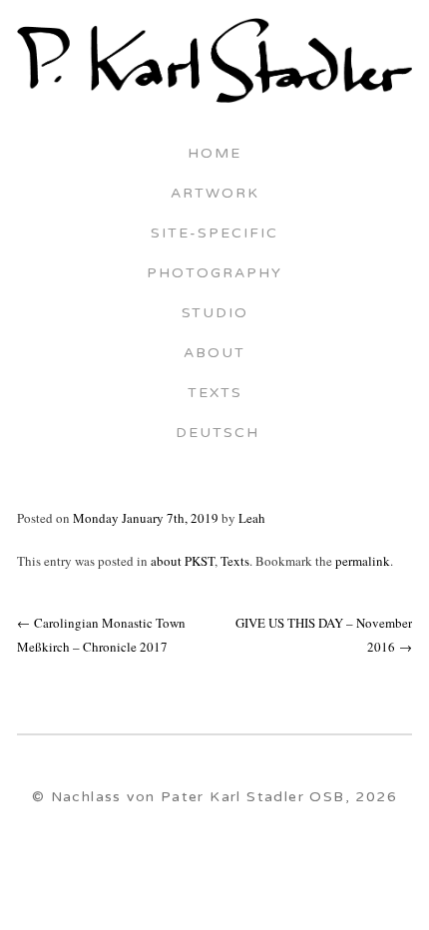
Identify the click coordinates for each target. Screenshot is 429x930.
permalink (362, 561)
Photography (214, 274)
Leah (251, 518)
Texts (215, 394)
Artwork (215, 195)
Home (214, 155)
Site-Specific (214, 234)
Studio (215, 314)
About (214, 354)
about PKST (182, 561)
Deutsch (214, 434)
